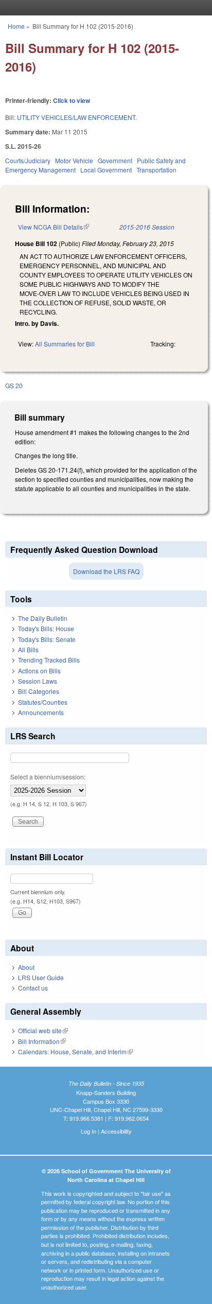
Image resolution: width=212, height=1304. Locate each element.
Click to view (71, 100)
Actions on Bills (39, 670)
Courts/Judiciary (27, 160)
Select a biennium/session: (47, 776)
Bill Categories (38, 691)
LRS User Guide (41, 977)
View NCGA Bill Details (53, 226)
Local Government (106, 169)
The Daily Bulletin (42, 618)
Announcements (41, 712)
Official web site (43, 1030)
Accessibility (116, 1131)
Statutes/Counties (42, 702)
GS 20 (14, 385)
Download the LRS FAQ (106, 571)
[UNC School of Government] (103, 7)
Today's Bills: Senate (47, 639)
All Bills (28, 649)
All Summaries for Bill (65, 343)
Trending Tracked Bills (49, 659)
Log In (88, 1131)
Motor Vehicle (74, 160)
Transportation (156, 169)
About (26, 967)
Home (16, 26)
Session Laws (37, 680)
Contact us (33, 987)
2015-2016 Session (146, 226)
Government (115, 160)
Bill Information (42, 1041)
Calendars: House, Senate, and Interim (75, 1051)
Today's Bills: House (46, 628)
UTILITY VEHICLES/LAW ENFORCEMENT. (77, 117)
